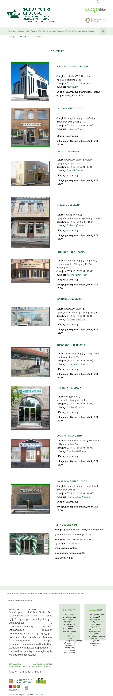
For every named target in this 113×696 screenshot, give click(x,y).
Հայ (97, 2)
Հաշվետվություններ (50, 31)
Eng (104, 2)
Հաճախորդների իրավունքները (18, 593)
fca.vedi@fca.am (73, 543)
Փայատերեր (44, 593)
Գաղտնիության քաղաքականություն (19, 600)
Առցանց (91, 31)
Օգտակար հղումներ (73, 593)
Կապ (82, 593)
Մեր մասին (11, 31)
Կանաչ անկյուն (82, 31)
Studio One (39, 695)
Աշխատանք (61, 31)
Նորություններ (71, 31)
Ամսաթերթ (53, 593)
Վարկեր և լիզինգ (23, 31)
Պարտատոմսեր (36, 31)
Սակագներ (61, 593)
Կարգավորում (34, 593)
